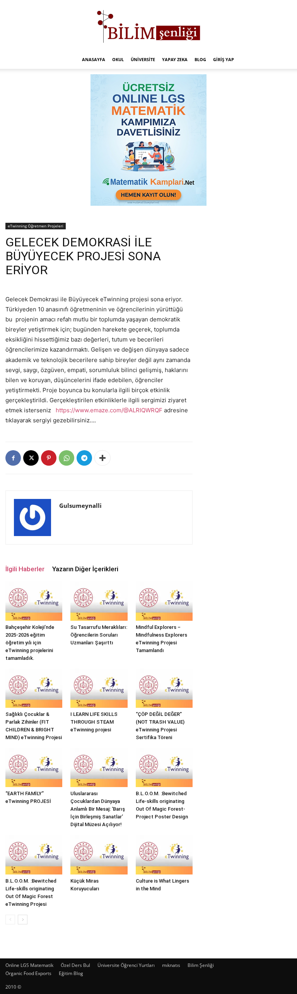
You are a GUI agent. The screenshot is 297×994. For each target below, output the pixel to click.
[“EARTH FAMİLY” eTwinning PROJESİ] (33, 767)
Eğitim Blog (71, 973)
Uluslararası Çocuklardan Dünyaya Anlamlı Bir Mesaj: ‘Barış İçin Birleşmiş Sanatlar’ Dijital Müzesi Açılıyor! (97, 809)
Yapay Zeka (175, 59)
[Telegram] (84, 458)
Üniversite (143, 59)
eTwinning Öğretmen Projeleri (35, 226)
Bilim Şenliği (201, 965)
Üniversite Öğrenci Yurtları (126, 965)
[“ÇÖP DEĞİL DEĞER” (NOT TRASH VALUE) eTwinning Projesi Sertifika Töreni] (164, 688)
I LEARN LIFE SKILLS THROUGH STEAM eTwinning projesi (94, 722)
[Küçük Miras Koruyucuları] (98, 854)
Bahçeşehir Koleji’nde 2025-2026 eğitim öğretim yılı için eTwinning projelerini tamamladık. (29, 642)
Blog (200, 59)
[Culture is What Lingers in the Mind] (164, 854)
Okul (118, 59)
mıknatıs (171, 965)
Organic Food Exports (28, 973)
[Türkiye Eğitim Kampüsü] (148, 25)
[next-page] (22, 919)
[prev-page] (10, 919)
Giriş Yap (223, 59)
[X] (31, 458)
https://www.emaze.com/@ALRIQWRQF (109, 410)
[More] (102, 458)
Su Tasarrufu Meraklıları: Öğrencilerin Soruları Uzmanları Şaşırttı (98, 635)
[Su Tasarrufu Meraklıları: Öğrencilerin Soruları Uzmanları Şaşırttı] (98, 600)
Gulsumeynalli (80, 505)
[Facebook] (13, 458)
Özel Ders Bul (75, 965)
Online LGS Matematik (29, 965)
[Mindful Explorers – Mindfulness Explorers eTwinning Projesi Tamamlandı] (164, 600)
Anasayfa (93, 59)
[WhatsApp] (66, 458)
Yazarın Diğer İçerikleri (85, 569)
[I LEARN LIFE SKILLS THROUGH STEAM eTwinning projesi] (98, 688)
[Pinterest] (48, 458)
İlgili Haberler (24, 569)
